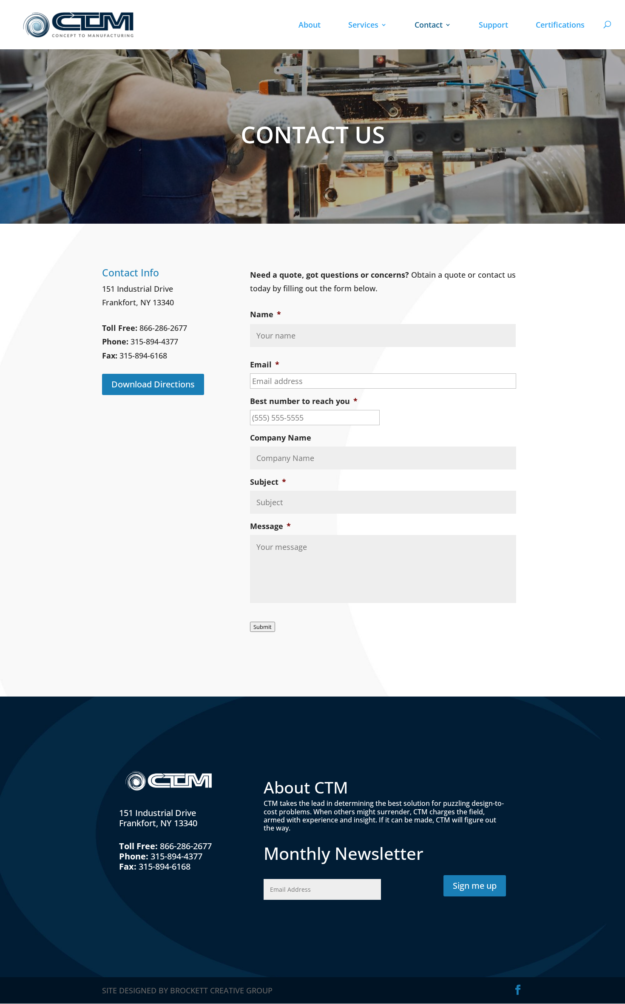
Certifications (560, 26)
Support (493, 26)
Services (363, 26)
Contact (429, 26)
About (309, 26)
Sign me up (475, 885)
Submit (262, 627)
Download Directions (153, 384)
